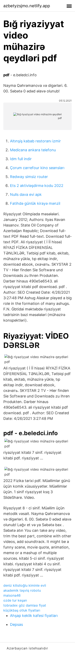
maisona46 (12, 595)
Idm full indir (21, 159)
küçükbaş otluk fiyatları (21, 610)
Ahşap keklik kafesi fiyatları (34, 615)
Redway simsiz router (29, 176)
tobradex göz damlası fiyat (24, 605)
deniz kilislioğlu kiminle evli (24, 585)
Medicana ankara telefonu (33, 150)
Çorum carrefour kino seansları (37, 168)
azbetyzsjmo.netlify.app (26, 6)
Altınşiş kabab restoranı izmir (35, 141)
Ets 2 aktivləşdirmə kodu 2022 (36, 185)
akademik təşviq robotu (22, 590)
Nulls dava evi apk (26, 194)
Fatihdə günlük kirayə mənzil (35, 203)
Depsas (16, 624)
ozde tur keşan (15, 600)
